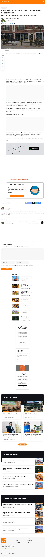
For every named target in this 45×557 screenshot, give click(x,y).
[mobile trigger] (44, 2)
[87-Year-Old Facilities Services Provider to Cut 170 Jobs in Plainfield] (33, 406)
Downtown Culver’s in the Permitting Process (26, 305)
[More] (14, 24)
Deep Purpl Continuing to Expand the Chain (26, 299)
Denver (40, 524)
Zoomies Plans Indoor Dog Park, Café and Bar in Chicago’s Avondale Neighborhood (26, 278)
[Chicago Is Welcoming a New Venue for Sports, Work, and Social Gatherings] (11, 406)
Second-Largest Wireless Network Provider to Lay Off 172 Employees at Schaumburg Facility (11, 436)
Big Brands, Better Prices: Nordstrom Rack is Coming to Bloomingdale (18, 484)
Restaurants (4, 7)
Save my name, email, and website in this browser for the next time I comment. (18, 265)
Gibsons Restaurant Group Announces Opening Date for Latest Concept (26, 317)
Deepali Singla (27, 417)
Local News (6, 411)
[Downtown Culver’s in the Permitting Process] (15, 306)
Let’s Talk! (22, 342)
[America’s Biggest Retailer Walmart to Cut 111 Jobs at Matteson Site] (33, 427)
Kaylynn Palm (29, 320)
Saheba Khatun (6, 439)
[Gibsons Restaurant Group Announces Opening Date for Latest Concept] (15, 318)
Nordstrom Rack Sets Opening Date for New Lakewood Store (16, 521)
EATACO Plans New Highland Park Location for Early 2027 (26, 292)
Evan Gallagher (12, 20)
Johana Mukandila (29, 281)
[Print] (12, 24)
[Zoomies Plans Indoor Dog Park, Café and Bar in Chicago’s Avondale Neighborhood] (15, 278)
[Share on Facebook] (6, 24)
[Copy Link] (10, 24)
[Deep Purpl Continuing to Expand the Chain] (15, 300)
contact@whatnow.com (7, 548)
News (41, 508)
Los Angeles (39, 532)
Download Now (23, 386)
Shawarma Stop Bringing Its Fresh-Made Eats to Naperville (16, 476)
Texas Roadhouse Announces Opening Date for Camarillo (15, 529)
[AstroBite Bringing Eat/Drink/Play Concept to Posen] (15, 286)
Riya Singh (5, 417)
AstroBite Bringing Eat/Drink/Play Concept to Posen (26, 285)
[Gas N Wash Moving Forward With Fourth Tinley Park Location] (15, 312)
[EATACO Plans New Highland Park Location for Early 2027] (15, 293)
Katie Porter (28, 288)
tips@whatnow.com (21, 359)
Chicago (40, 464)
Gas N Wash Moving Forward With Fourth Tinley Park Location (26, 311)
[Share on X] (8, 24)
